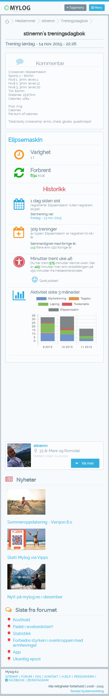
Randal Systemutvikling (87, 691)
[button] (85, 463)
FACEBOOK (16, 680)
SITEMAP (11, 676)
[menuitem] (7, 22)
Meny (98, 7)
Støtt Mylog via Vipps (27, 557)
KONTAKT (51, 676)
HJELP (66, 676)
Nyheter (26, 479)
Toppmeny (76, 7)
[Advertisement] (54, 403)
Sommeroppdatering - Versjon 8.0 (39, 522)
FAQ (38, 676)
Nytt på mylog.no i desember (35, 596)
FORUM (26, 676)
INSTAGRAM (39, 680)
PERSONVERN (84, 676)
